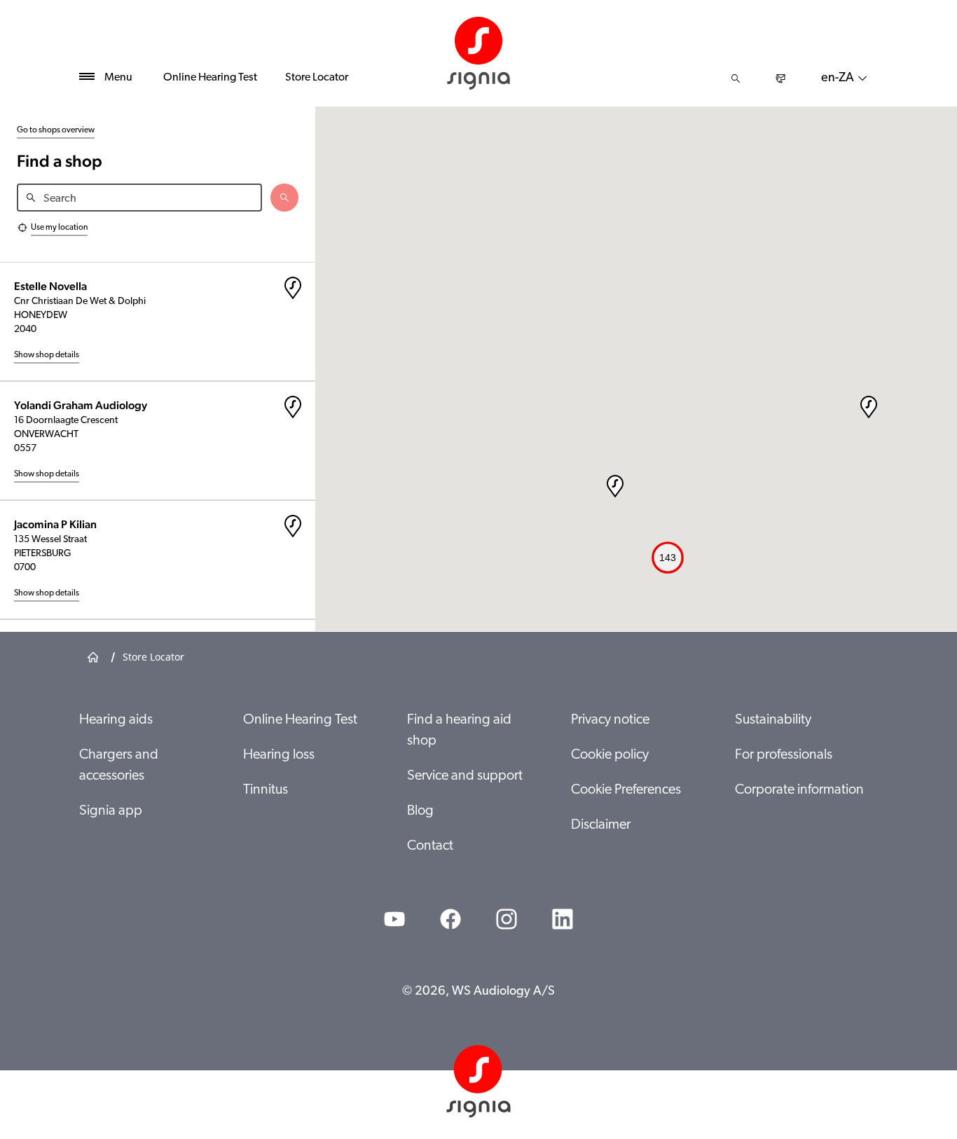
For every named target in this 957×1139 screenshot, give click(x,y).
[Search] (736, 78)
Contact (430, 846)
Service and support (465, 776)
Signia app (110, 811)
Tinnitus (265, 790)
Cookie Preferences (626, 790)
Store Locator (316, 77)
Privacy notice (610, 720)
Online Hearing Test (210, 77)
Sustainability (773, 720)
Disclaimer (601, 825)
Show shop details (46, 355)
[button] (868, 407)
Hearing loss (279, 755)
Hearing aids (116, 720)
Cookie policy (610, 755)
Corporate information (799, 790)
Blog (420, 811)
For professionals (783, 755)
